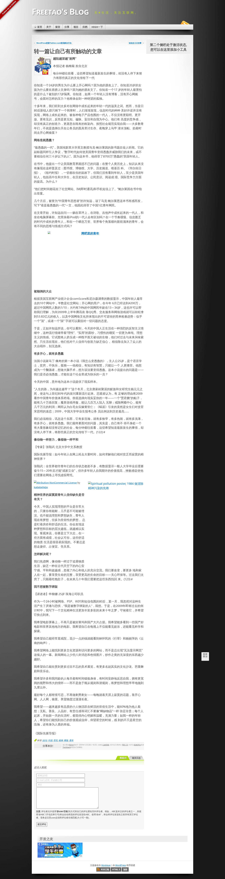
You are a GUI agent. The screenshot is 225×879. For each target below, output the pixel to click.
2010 (44, 740)
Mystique (106, 865)
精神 (61, 740)
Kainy (71, 745)
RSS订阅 (105, 869)
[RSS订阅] (184, 24)
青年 (71, 740)
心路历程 (106, 745)
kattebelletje (41, 487)
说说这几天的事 (135, 43)
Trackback (67, 747)
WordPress (120, 865)
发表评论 (137, 745)
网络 (66, 740)
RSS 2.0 (125, 745)
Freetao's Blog (60, 11)
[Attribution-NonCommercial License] (55, 482)
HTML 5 (116, 869)
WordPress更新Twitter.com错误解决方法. (54, 43)
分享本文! (48, 745)
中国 (50, 740)
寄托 (55, 740)
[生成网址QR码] (205, 656)
